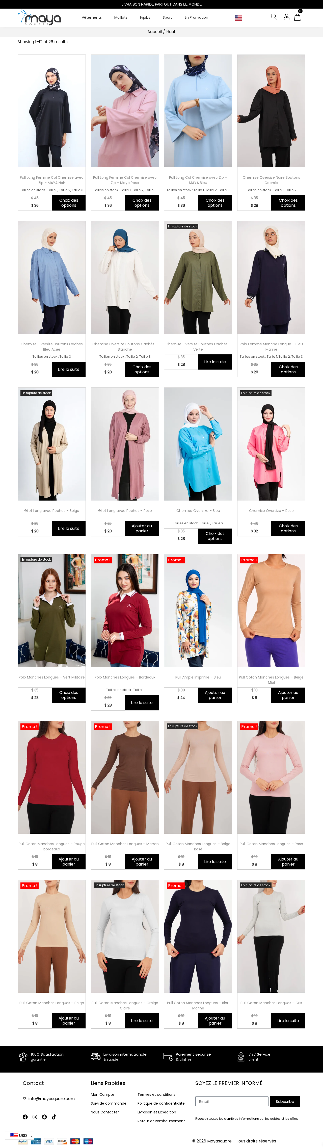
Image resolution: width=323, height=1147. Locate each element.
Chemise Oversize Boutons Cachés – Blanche (125, 347)
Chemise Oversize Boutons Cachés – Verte (198, 347)
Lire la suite (68, 369)
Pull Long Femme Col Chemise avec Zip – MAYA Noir (52, 180)
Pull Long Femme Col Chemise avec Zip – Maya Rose (125, 180)
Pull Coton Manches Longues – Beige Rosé (198, 846)
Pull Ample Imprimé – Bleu (198, 677)
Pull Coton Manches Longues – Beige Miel (271, 680)
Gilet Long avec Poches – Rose (125, 510)
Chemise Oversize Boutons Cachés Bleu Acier (52, 347)
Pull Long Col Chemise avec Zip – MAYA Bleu (198, 180)
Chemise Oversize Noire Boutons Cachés (271, 180)
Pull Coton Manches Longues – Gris (271, 1002)
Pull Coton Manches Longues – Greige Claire (125, 1005)
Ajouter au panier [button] (142, 528)
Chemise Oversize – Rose (271, 510)
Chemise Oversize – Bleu (198, 510)
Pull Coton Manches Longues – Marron (125, 843)
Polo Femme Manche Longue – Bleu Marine (271, 347)
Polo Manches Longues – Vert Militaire (52, 677)
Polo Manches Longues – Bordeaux (125, 677)
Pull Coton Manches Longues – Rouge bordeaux (52, 846)
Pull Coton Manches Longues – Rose (271, 843)
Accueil (154, 32)
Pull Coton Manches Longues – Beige (51, 1002)
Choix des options (68, 202)
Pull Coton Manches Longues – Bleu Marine (198, 1005)
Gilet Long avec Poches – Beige (51, 510)
